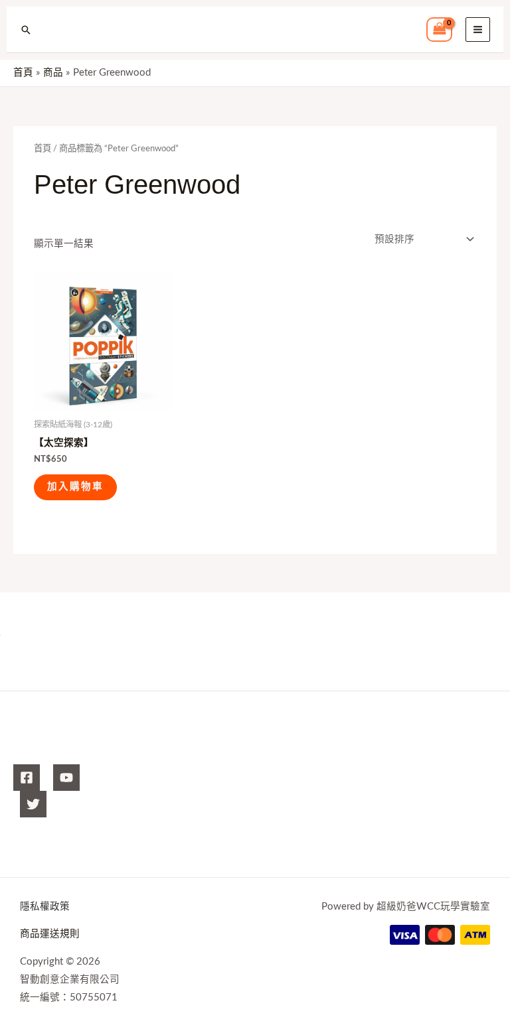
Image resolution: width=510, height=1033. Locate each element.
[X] (33, 804)
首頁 (42, 148)
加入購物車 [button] (75, 487)
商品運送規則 (50, 934)
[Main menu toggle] (478, 29)
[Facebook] (26, 777)
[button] (26, 30)
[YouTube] (66, 777)
